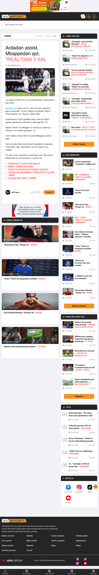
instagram (79, 492)
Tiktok (90, 492)
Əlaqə (78, 545)
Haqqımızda (81, 541)
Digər (53, 545)
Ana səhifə (5, 573)
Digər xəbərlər (72, 573)
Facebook (68, 492)
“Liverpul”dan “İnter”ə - (22, 178)
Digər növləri (32, 541)
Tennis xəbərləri (57, 541)
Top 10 (29, 550)
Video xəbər (93, 573)
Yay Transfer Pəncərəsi (14, 25)
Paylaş (48, 192)
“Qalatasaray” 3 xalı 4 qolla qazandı (24, 163)
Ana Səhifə (38, 36)
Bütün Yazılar (79, 144)
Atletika (30, 536)
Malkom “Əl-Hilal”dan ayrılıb (20, 166)
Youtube (68, 503)
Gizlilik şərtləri (82, 536)
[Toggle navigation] (94, 16)
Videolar (30, 545)
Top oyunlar (7, 541)
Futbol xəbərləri (57, 536)
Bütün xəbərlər (79, 306)
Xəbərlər (47, 36)
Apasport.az (10, 108)
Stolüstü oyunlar (9, 550)
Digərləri (79, 396)
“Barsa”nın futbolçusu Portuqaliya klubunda (28, 169)
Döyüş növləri (7, 545)
